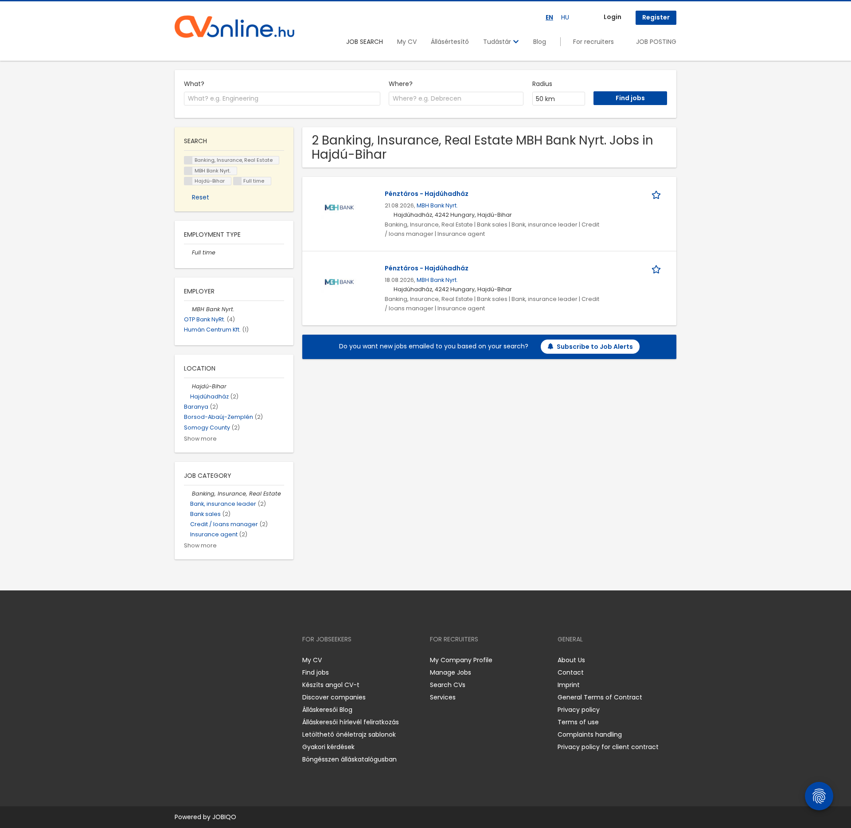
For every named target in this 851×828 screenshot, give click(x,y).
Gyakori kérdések (328, 746)
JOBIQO (224, 816)
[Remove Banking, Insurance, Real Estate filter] (188, 493)
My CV (407, 41)
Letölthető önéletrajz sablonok (349, 734)
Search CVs (447, 684)
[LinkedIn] (210, 660)
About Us (571, 660)
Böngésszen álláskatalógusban (349, 759)
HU (565, 17)
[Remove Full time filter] (188, 252)
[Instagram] (195, 660)
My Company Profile (461, 660)
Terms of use (578, 722)
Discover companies (334, 697)
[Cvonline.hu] (234, 27)
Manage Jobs (450, 672)
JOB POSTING (656, 41)
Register (656, 17)
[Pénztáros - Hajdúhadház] (339, 207)
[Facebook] (181, 660)
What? (194, 83)
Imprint (569, 684)
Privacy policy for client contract (608, 746)
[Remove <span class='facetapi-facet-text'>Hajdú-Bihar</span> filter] (188, 181)
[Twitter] (223, 660)
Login (612, 16)
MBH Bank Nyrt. (437, 205)
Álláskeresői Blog (327, 709)
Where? (401, 83)
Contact (571, 672)
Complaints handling (590, 734)
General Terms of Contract (600, 697)
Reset (200, 197)
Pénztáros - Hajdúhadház (426, 193)
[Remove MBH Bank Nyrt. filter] (188, 309)
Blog (539, 41)
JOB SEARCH (364, 41)
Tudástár (498, 41)
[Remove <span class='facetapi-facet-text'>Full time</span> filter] (238, 181)
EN (549, 17)
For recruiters (593, 41)
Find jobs (315, 672)
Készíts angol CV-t (330, 684)
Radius (542, 83)
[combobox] (282, 99)
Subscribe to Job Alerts (595, 346)
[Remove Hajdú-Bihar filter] (188, 386)
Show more (200, 438)
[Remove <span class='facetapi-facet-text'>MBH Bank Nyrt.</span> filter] (188, 171)
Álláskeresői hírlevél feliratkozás (350, 722)
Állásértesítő (450, 41)
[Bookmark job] (658, 193)
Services (443, 697)
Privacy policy (579, 709)
